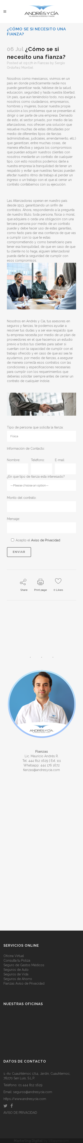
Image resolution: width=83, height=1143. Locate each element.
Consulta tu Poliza (16, 960)
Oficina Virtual (13, 956)
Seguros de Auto (16, 970)
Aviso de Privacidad (45, 540)
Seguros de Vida (15, 974)
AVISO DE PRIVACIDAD (20, 1112)
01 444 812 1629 (30, 1085)
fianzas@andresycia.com (41, 770)
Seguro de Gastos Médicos (23, 965)
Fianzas (43, 63)
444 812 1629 (38, 761)
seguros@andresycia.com (32, 1092)
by (41, 1141)
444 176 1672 (50, 765)
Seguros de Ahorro (17, 979)
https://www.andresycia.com (24, 1099)
